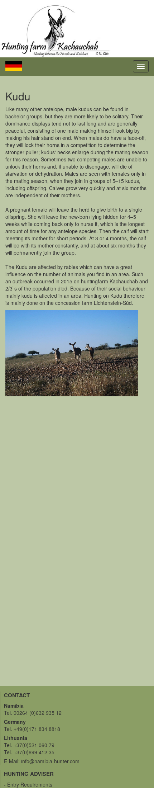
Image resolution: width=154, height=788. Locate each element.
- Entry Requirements (28, 784)
